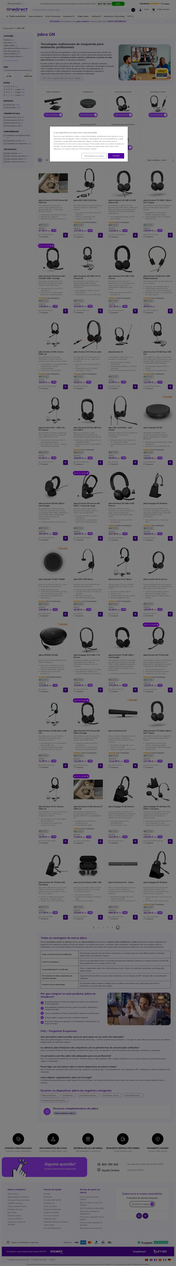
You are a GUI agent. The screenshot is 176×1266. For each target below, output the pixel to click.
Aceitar (116, 156)
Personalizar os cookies (94, 156)
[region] (89, 144)
